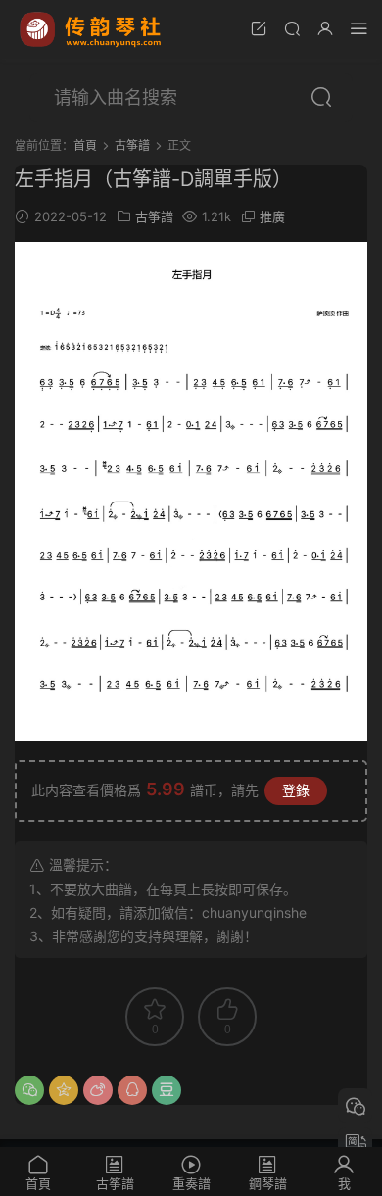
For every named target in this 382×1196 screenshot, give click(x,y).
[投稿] (258, 28)
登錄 (296, 790)
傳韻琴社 (92, 29)
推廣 (272, 216)
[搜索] (292, 28)
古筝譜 (154, 216)
